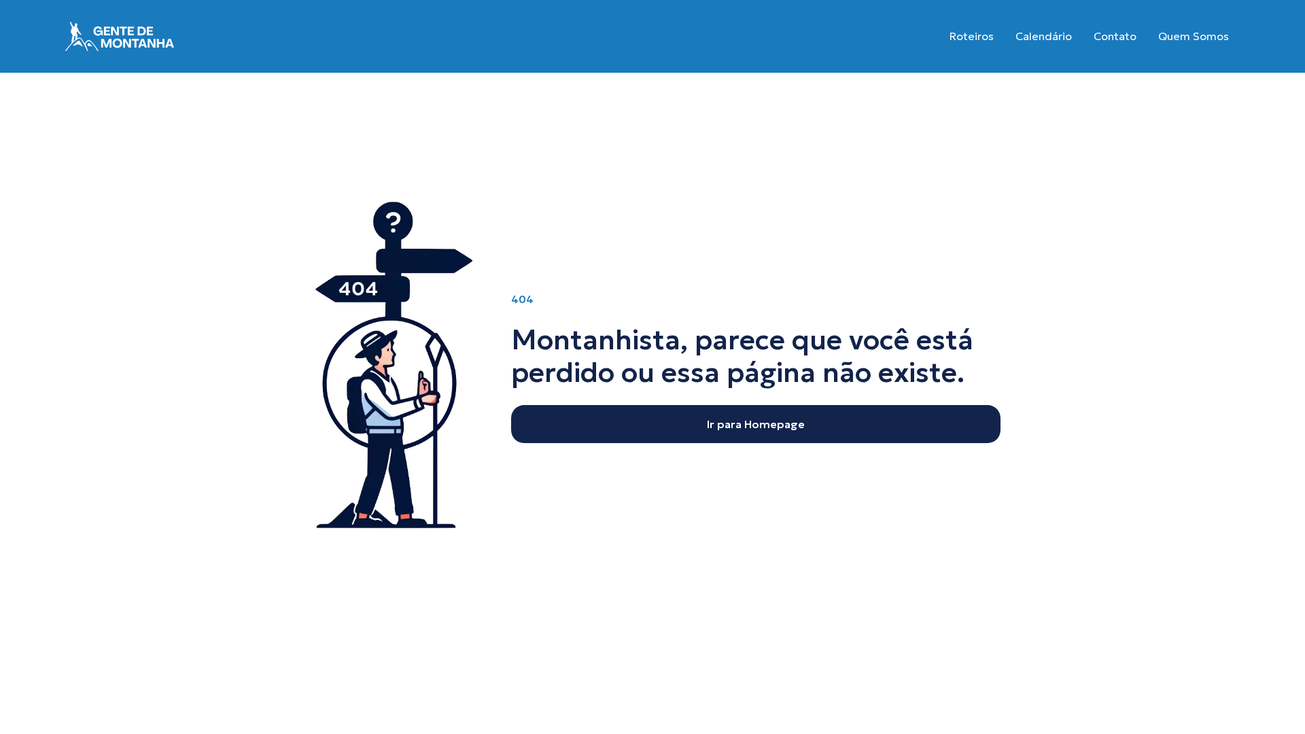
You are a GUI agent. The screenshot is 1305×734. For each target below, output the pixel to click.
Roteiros (972, 36)
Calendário (1043, 36)
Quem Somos (1193, 36)
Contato (1115, 36)
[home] (119, 36)
